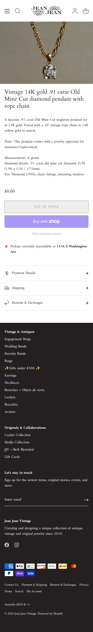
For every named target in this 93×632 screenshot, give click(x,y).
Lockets (10, 397)
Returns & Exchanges (27, 303)
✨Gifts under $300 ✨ (22, 368)
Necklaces (12, 383)
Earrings (10, 375)
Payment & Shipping (34, 585)
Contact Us (12, 585)
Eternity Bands (15, 354)
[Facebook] (7, 545)
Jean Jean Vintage (25, 614)
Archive (10, 412)
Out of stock (46, 206)
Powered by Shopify (50, 614)
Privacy (83, 585)
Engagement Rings (18, 339)
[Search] (18, 12)
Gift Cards (12, 457)
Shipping (17, 288)
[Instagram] (16, 545)
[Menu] (7, 11)
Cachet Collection (18, 435)
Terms (8, 591)
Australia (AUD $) (15, 605)
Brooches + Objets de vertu (24, 390)
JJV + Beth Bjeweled (19, 449)
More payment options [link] (46, 233)
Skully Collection (17, 442)
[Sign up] (86, 500)
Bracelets (11, 404)
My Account (34, 591)
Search (19, 591)
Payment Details (23, 273)
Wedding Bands (16, 346)
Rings (8, 361)
